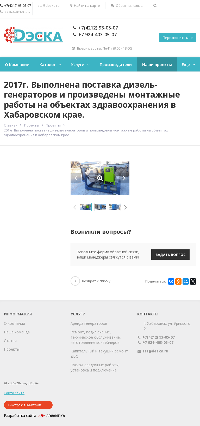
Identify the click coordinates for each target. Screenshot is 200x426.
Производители (116, 64)
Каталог (48, 64)
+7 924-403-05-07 (97, 34)
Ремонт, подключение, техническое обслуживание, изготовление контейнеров (96, 337)
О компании (14, 323)
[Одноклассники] (178, 281)
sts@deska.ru (49, 5)
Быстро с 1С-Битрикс (25, 405)
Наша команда (17, 331)
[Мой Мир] (186, 281)
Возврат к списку (96, 281)
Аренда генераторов (89, 323)
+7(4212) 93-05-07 (98, 28)
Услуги (77, 64)
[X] (193, 281)
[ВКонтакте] (171, 281)
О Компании (17, 64)
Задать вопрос (170, 254)
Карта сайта (14, 393)
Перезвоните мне (178, 37)
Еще (186, 64)
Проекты (12, 349)
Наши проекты (157, 64)
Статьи (10, 340)
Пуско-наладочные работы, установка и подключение (95, 367)
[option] (85, 206)
